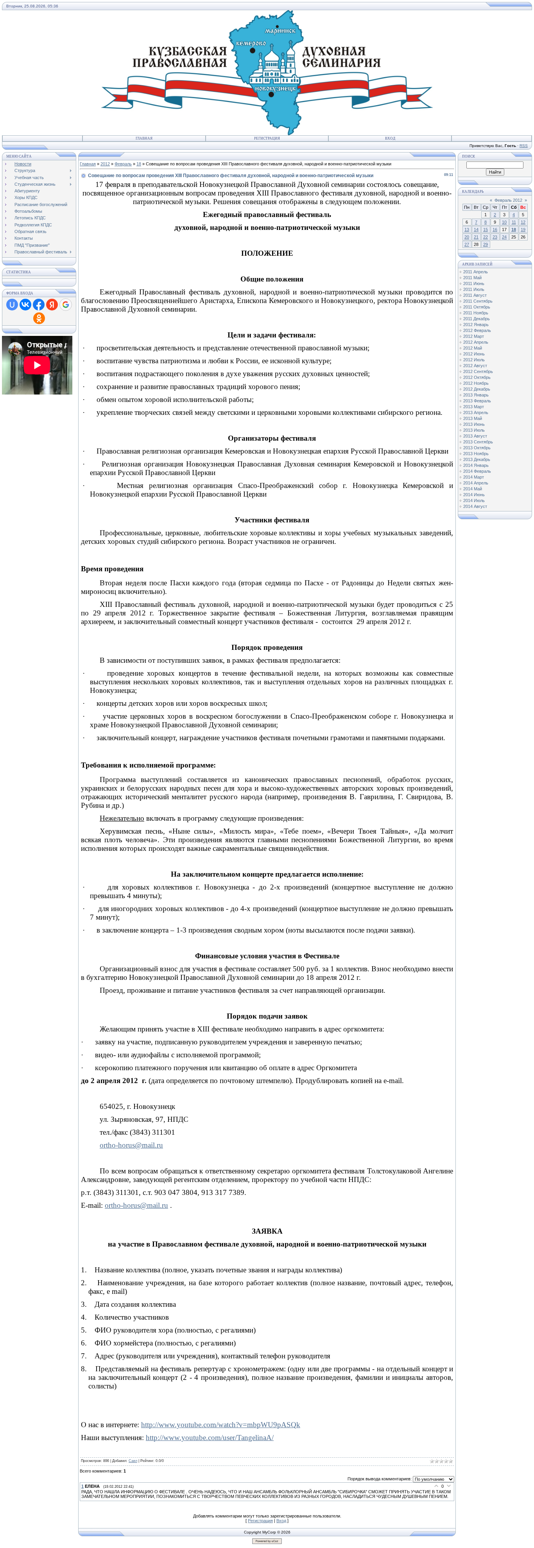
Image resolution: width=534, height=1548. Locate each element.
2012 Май (472, 348)
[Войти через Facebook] (39, 304)
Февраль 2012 (508, 200)
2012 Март (473, 336)
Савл (133, 1461)
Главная (144, 138)
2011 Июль (473, 289)
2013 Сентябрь (478, 441)
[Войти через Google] (65, 304)
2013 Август (475, 436)
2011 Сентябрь (478, 301)
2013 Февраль (477, 400)
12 (523, 222)
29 (485, 244)
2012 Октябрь (477, 377)
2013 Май (472, 418)
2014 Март (473, 477)
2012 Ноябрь (476, 383)
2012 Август (475, 365)
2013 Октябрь (477, 447)
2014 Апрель (475, 483)
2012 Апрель (475, 342)
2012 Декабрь (476, 389)
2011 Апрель (475, 271)
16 (495, 229)
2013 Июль (474, 430)
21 (476, 237)
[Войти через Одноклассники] (39, 318)
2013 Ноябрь (476, 453)
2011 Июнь (473, 283)
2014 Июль (474, 500)
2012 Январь (476, 324)
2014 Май (472, 488)
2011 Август (475, 295)
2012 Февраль (477, 330)
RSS (524, 145)
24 (504, 237)
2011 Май (472, 277)
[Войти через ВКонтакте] (25, 304)
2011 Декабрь (476, 318)
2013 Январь (476, 395)
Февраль (123, 163)
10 (504, 222)
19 (523, 229)
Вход (390, 138)
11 (514, 222)
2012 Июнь (474, 354)
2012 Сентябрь (478, 371)
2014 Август (475, 506)
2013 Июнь (474, 424)
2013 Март (473, 406)
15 (485, 229)
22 (485, 237)
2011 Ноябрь (475, 312)
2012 (105, 163)
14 (476, 229)
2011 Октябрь (476, 307)
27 (466, 244)
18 (138, 163)
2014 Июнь (474, 494)
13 (466, 229)
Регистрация (267, 138)
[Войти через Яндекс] (52, 304)
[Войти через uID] (12, 304)
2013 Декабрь (476, 459)
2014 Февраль (477, 471)
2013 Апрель (475, 412)
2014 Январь (476, 465)
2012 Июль (474, 359)
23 (495, 237)
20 (466, 237)
